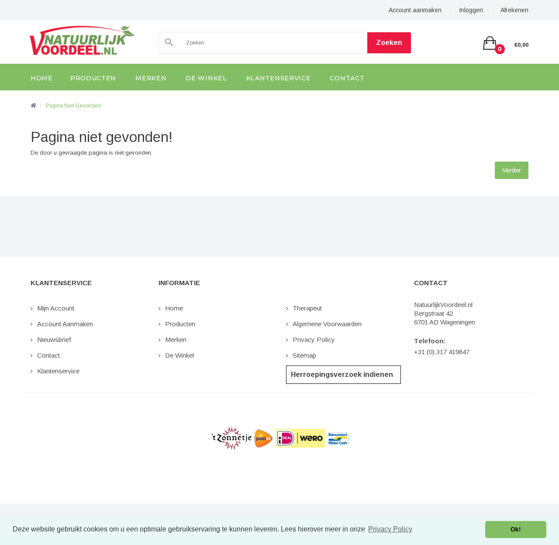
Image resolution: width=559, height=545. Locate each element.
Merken (175, 339)
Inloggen (471, 10)
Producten (180, 324)
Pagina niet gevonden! (74, 106)
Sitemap (304, 355)
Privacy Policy (314, 339)
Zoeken (389, 42)
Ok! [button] (516, 529)
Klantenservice (58, 371)
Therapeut (307, 308)
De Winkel (179, 355)
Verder (511, 170)
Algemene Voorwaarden (327, 324)
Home (174, 308)
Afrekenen (514, 10)
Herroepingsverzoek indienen (342, 374)
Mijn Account (55, 308)
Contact (48, 355)
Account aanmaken (415, 10)
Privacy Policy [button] (390, 529)
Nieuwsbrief (54, 339)
